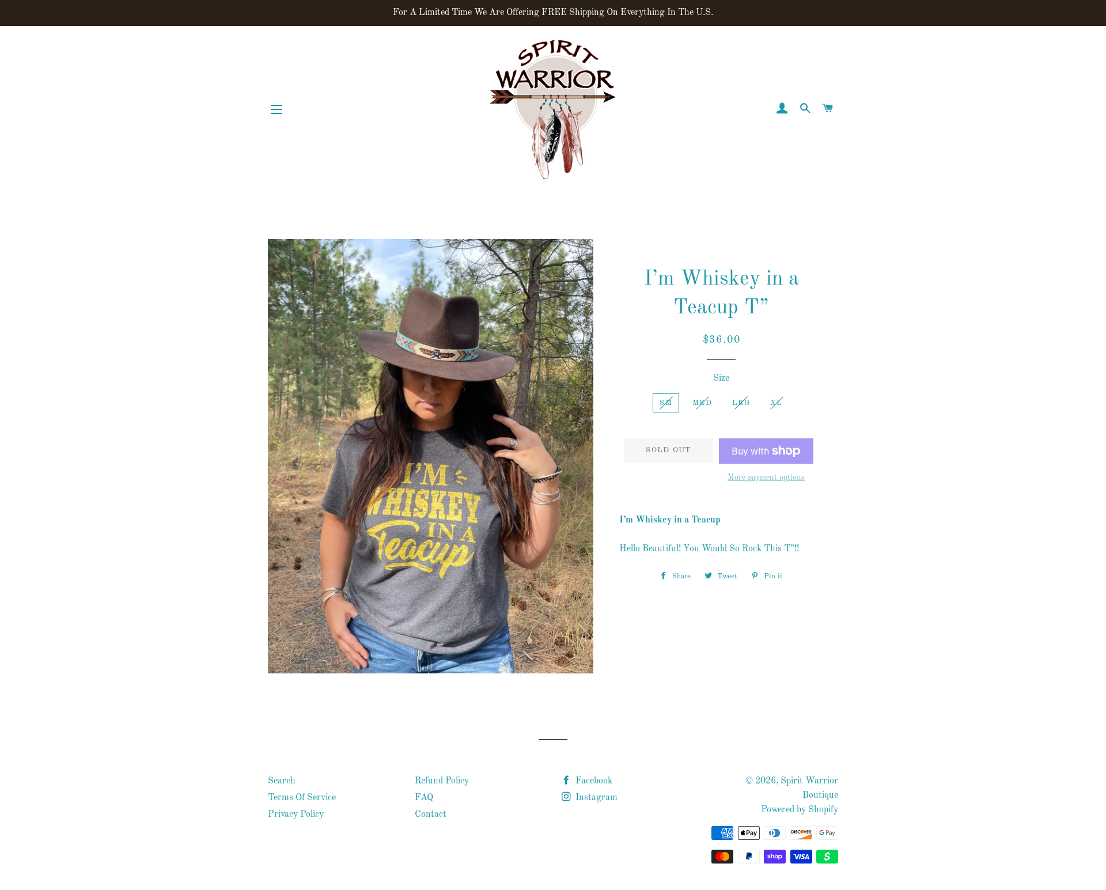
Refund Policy (442, 781)
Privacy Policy (296, 814)
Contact (430, 814)
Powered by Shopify (799, 810)
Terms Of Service (302, 797)
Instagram (595, 797)
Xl (776, 403)
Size (721, 378)
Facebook (592, 781)
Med (702, 403)
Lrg (741, 403)
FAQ (424, 797)
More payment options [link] (766, 478)
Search (282, 781)
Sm (666, 403)
